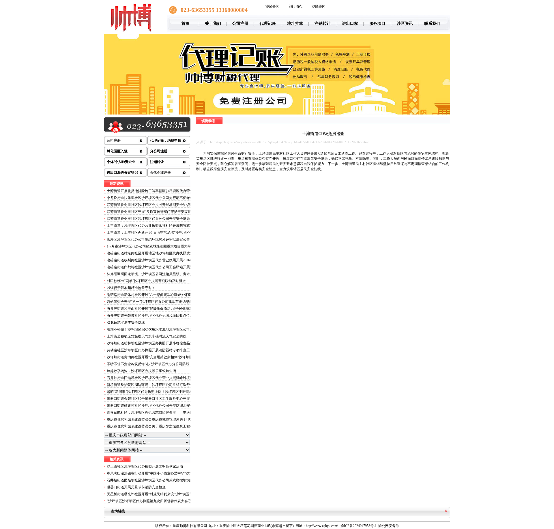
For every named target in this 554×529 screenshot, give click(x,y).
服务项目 (377, 23)
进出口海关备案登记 (122, 172)
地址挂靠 (295, 23)
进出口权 (350, 23)
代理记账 (268, 23)
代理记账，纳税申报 (165, 140)
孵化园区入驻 (117, 151)
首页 (185, 23)
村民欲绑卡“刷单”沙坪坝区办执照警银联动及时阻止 (146, 281)
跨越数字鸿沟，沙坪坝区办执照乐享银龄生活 (141, 371)
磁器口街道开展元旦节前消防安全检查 (136, 487)
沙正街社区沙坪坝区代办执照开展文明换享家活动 (145, 466)
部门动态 (295, 6)
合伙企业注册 (160, 172)
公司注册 (240, 23)
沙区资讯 (405, 23)
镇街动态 (208, 121)
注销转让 (323, 23)
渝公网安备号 (388, 526)
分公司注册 (158, 151)
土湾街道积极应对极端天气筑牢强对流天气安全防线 (146, 336)
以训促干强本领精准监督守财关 (131, 288)
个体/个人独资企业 (121, 162)
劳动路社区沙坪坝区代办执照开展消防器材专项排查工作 (150, 350)
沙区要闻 (272, 6)
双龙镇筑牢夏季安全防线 (126, 322)
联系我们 (432, 23)
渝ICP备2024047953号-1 (358, 526)
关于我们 (213, 23)
